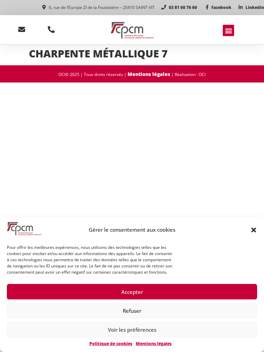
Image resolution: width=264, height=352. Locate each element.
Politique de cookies (110, 343)
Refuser (132, 310)
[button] (253, 230)
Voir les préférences (132, 329)
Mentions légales (154, 343)
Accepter (132, 291)
